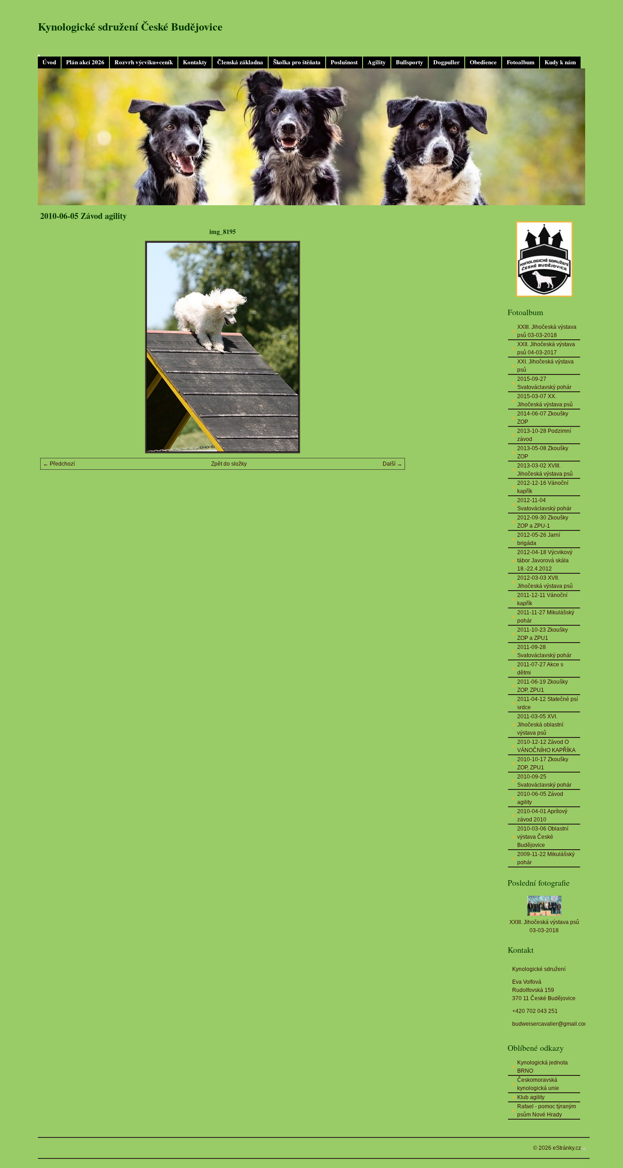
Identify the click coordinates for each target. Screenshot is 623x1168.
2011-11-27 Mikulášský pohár (545, 616)
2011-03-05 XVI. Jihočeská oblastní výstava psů (540, 724)
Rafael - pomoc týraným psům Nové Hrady (546, 1110)
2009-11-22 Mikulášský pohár (546, 858)
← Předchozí (59, 464)
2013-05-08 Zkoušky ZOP (542, 452)
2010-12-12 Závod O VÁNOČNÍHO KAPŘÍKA (546, 746)
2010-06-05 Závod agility (540, 798)
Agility (377, 62)
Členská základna (240, 62)
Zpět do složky (229, 464)
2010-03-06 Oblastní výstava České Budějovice (542, 836)
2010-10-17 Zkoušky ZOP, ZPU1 (542, 763)
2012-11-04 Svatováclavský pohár (544, 504)
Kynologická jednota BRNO (542, 1066)
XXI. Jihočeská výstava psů (545, 365)
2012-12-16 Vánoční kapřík (542, 487)
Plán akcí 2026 (85, 62)
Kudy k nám (560, 62)
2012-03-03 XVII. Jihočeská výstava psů (545, 582)
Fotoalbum (521, 62)
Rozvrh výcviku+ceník (143, 62)
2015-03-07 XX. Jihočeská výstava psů (545, 400)
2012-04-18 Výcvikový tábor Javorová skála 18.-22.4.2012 (544, 560)
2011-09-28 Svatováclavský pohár (544, 651)
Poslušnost (344, 62)
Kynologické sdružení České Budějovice (130, 26)
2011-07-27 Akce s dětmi (540, 668)
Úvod (49, 62)
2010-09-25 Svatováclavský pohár (544, 780)
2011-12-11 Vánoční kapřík (542, 599)
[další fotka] (390, 347)
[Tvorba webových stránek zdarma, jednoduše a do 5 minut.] (584, 1149)
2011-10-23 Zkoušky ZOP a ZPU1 (542, 634)
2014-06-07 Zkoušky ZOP (542, 417)
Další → (392, 464)
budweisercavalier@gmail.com (550, 1024)
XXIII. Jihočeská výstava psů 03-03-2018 (546, 331)
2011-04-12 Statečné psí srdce (547, 703)
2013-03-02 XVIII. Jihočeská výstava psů (545, 469)
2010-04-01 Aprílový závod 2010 (542, 815)
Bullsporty (409, 62)
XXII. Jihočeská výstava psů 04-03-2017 (546, 348)
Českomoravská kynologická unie (538, 1084)
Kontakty (195, 62)
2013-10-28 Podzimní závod (544, 435)
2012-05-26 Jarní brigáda (538, 539)
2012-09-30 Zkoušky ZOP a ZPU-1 (542, 521)
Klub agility (531, 1097)
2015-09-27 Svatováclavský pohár (544, 383)
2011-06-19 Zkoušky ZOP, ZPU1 (542, 686)
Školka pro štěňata (297, 62)
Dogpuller (446, 62)
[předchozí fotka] (55, 347)
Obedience (483, 62)
